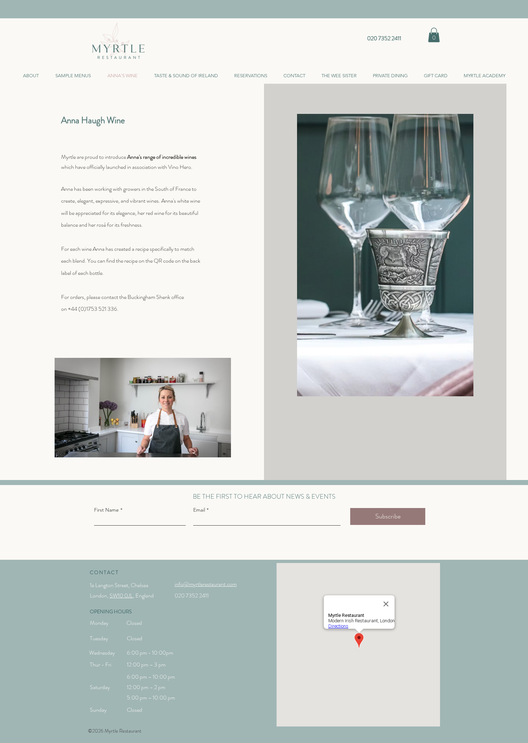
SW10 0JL (121, 595)
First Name (106, 509)
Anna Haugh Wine (93, 120)
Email (199, 509)
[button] (434, 35)
